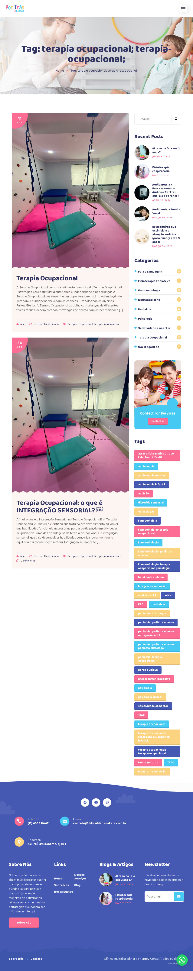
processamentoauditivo (154, 679)
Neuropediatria (149, 300)
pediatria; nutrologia (152, 613)
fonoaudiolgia (147, 521)
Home (59, 70)
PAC (140, 604)
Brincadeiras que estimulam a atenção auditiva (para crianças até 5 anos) (166, 234)
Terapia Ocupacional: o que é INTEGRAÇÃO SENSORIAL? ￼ (59, 506)
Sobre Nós (23, 922)
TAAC (141, 715)
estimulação (146, 512)
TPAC (170, 762)
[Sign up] (179, 896)
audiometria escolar (151, 475)
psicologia (145, 688)
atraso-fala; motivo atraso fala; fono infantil (156, 456)
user (23, 324)
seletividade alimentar (153, 706)
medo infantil (147, 595)
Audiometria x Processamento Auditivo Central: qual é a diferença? (165, 190)
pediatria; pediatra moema (156, 622)
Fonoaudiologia (149, 291)
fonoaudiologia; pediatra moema (155, 553)
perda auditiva (148, 670)
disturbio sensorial (151, 502)
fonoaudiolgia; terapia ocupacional (153, 532)
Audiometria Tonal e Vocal (166, 211)
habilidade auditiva (151, 577)
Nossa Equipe (63, 892)
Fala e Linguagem (150, 272)
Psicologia (145, 319)
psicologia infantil (150, 697)
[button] (183, 8)
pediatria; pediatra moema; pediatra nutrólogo (156, 646)
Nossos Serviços (80, 877)
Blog (77, 885)
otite (168, 595)
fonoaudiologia (148, 542)
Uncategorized (148, 347)
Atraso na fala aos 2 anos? (166, 150)
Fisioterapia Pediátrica (154, 281)
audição (143, 493)
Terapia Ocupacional (47, 278)
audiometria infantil (151, 484)
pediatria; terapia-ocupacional (150, 659)
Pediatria (144, 309)
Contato (36, 958)
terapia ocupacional (151, 724)
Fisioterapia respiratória (161, 169)
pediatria (158, 604)
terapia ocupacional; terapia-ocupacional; (94, 324)
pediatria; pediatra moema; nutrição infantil (156, 633)
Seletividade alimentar (154, 328)
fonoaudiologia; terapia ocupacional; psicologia (154, 566)
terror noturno (148, 762)
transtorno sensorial (152, 771)
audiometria (146, 466)
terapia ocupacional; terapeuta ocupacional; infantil (154, 737)
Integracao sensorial (152, 586)
